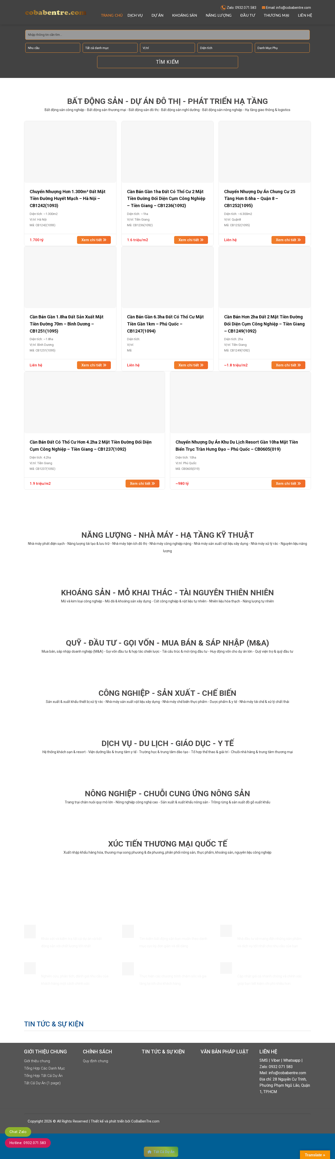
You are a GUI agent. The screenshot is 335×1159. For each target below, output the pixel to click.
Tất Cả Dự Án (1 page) (42, 1083)
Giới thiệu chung (37, 1061)
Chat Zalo (18, 1132)
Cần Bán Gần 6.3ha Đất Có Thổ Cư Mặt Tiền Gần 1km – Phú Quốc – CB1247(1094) (165, 324)
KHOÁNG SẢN (184, 15)
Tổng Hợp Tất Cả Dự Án (43, 1075)
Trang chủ (112, 15)
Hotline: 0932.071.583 (28, 1143)
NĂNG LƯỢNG (219, 15)
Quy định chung (95, 1061)
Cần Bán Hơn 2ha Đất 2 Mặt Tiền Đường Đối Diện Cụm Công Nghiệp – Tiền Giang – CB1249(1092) (264, 324)
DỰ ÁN (158, 15)
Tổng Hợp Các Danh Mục (44, 1068)
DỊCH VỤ (135, 15)
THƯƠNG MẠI (276, 15)
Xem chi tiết (92, 240)
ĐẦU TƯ (247, 15)
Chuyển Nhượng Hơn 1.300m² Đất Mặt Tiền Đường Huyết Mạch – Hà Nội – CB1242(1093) (67, 198)
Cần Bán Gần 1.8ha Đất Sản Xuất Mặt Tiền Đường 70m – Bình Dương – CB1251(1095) (66, 324)
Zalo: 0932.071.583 (241, 8)
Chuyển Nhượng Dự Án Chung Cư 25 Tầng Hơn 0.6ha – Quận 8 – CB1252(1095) (259, 198)
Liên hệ (305, 15)
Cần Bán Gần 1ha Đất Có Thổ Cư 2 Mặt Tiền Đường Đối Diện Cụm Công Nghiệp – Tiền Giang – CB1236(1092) (166, 198)
